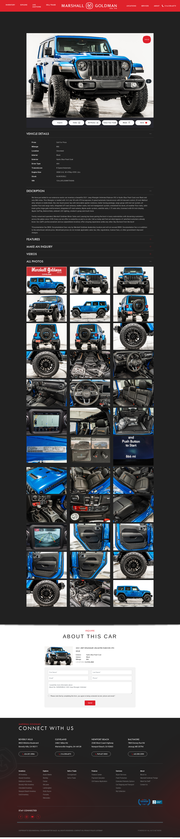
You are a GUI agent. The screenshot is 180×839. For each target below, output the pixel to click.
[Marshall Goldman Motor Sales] (89, 6)
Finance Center (97, 775)
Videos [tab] (31, 254)
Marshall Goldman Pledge (149, 778)
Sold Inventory (23, 795)
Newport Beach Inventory (27, 791)
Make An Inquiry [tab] (39, 247)
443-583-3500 (139, 754)
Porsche (46, 795)
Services (145, 6)
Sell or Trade (71, 778)
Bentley (45, 778)
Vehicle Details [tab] (37, 134)
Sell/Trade (51, 5)
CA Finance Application (99, 781)
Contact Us (144, 785)
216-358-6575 (66, 754)
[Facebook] (21, 816)
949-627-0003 (102, 754)
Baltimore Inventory (25, 781)
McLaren (46, 785)
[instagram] (26, 816)
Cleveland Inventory (25, 788)
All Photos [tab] (34, 261)
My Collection (120, 791)
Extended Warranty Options (125, 781)
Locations (131, 6)
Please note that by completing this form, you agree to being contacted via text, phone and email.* (83, 696)
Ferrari (45, 781)
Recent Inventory (24, 778)
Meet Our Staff (145, 781)
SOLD (148, 22)
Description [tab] (35, 191)
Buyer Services (121, 775)
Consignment (71, 775)
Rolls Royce (47, 791)
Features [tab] (33, 239)
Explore (23, 5)
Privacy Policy (89, 830)
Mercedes (46, 798)
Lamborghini (47, 788)
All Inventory (23, 775)
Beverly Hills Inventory (26, 785)
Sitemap (99, 830)
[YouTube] (32, 816)
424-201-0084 (29, 754)
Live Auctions (36, 6)
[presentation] (31, 81)
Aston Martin (47, 775)
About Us (143, 775)
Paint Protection (121, 778)
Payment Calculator (98, 778)
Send (142, 123)
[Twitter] (38, 816)
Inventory (10, 5)
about (156, 6)
